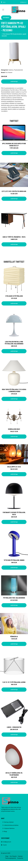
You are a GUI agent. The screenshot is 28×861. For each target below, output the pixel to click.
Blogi (5, 831)
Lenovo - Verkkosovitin (14, 727)
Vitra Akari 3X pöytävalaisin (14, 296)
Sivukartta (20, 858)
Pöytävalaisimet (18, 70)
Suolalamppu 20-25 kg (14, 467)
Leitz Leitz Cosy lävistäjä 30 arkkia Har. (14, 191)
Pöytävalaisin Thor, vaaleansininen (14, 598)
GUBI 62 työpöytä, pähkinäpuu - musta (14, 237)
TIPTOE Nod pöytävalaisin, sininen (14, 560)
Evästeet (20, 856)
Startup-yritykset (9, 822)
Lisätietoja (14, 81)
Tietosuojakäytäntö (10, 858)
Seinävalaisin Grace (14, 429)
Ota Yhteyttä (13, 856)
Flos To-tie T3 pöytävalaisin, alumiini (14, 682)
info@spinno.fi (23, 2)
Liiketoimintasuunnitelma (11, 825)
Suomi (4, 2)
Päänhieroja (14, 636)
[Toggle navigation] (3, 9)
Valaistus (10, 70)
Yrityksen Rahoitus (9, 828)
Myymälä (6, 17)
